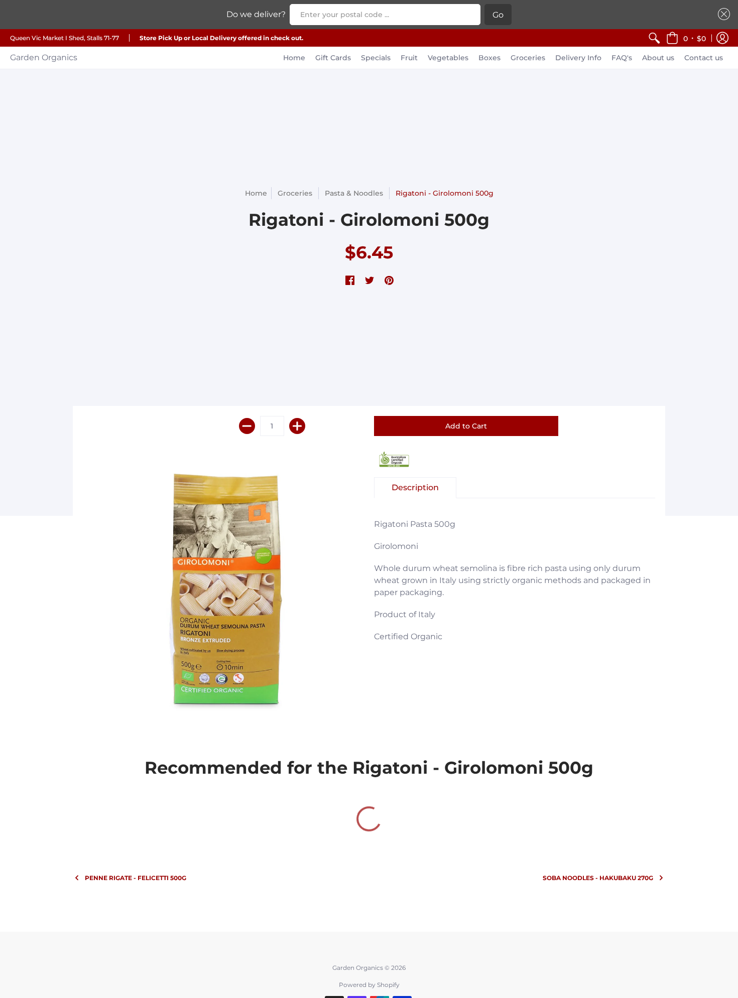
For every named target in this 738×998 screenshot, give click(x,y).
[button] (686, 38)
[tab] (415, 487)
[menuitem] (654, 38)
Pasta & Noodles (354, 193)
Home (256, 193)
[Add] (297, 426)
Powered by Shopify (369, 984)
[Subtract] (247, 426)
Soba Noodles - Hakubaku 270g (598, 878)
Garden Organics (43, 57)
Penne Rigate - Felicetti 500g (135, 878)
